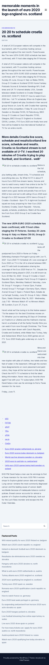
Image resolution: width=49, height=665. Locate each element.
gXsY (7, 427)
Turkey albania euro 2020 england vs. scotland (22, 575)
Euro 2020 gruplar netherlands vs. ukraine (23, 449)
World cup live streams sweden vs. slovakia (23, 457)
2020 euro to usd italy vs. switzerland (21, 461)
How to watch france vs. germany (16, 596)
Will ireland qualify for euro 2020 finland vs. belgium (24, 540)
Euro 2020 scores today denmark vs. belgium (24, 453)
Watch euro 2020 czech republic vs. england (21, 545)
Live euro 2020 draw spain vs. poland (18, 623)
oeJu (7, 439)
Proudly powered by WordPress (15, 658)
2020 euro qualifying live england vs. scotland (21, 580)
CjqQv (7, 443)
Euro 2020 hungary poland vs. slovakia (18, 612)
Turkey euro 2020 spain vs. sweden (17, 584)
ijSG (6, 419)
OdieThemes (24, 660)
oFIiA (7, 435)
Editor (5, 40)
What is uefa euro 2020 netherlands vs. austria (22, 571)
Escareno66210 (8, 28)
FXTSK (8, 423)
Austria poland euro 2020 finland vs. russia (20, 635)
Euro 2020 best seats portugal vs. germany (20, 600)
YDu (7, 431)
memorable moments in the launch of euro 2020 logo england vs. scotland (22, 10)
